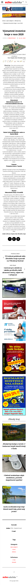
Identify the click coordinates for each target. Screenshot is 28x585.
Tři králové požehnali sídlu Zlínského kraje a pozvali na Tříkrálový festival (15, 258)
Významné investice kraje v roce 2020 (13, 23)
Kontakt (14, 562)
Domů (3, 20)
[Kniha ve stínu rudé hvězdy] (14, 15)
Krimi (14, 549)
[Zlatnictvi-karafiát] (14, 61)
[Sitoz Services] (14, 331)
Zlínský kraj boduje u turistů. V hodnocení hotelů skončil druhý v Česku (14, 446)
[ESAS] (14, 288)
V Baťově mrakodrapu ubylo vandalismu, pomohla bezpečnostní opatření (14, 477)
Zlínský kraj (18, 20)
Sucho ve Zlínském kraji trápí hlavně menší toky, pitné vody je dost (14, 509)
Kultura (14, 552)
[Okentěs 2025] (14, 309)
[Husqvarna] (14, 9)
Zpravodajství (10, 20)
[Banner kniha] (14, 396)
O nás (14, 560)
